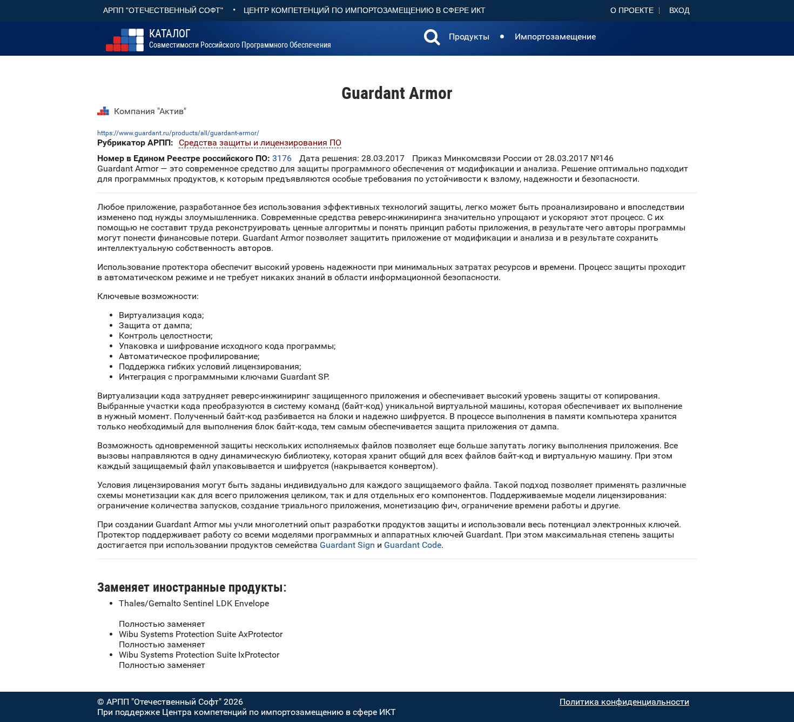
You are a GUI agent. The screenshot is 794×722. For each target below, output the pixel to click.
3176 (282, 158)
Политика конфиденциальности (624, 702)
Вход (679, 10)
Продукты (469, 36)
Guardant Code (412, 545)
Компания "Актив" (150, 111)
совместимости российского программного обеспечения (240, 39)
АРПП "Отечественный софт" (163, 10)
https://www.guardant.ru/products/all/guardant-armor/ (178, 133)
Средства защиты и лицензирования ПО (260, 142)
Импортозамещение (555, 36)
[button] (432, 38)
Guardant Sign (347, 545)
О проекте (632, 10)
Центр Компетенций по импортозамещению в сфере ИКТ (365, 10)
